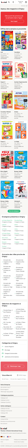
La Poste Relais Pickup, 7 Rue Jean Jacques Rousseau (20, 334)
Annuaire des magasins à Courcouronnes (20, 293)
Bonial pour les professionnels (8, 421)
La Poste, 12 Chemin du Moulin (6, 317)
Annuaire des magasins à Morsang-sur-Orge (7, 269)
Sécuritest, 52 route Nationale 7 (8, 328)
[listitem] (7, 45)
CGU (2, 441)
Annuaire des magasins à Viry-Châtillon (8, 261)
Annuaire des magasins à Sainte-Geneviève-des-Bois (7, 293)
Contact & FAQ (4, 419)
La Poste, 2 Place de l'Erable (20, 323)
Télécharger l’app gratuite (7, 391)
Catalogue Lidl (4, 398)
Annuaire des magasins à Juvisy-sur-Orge (7, 285)
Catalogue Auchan (5, 408)
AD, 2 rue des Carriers (7, 323)
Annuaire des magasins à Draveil (7, 277)
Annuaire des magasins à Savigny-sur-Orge (21, 285)
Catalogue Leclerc (5, 400)
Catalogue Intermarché (6, 410)
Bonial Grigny (5, 379)
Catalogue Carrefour (6, 402)
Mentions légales (5, 439)
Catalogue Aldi (4, 413)
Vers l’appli (14, 21)
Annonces (23, 5)
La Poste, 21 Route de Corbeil (20, 328)
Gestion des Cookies (19, 441)
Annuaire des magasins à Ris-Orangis (20, 261)
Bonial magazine (4, 389)
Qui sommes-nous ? (5, 387)
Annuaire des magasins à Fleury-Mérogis (20, 269)
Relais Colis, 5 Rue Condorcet (20, 317)
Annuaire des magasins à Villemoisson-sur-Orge (21, 277)
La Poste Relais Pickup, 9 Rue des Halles (21, 311)
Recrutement (4, 423)
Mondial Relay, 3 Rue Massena (8, 311)
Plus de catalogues (14, 211)
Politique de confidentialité (20, 439)
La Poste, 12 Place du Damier (8, 334)
